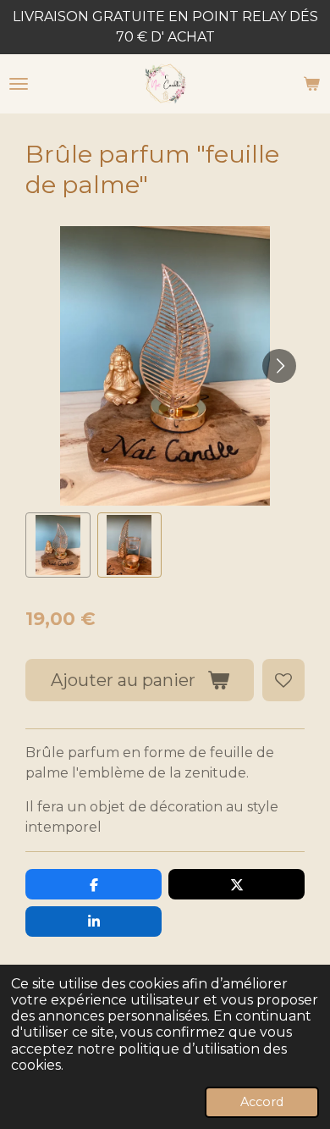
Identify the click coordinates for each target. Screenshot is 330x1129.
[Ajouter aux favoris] (283, 680)
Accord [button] (261, 1102)
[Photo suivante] (279, 366)
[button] (58, 545)
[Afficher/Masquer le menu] (18, 83)
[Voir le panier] (311, 83)
